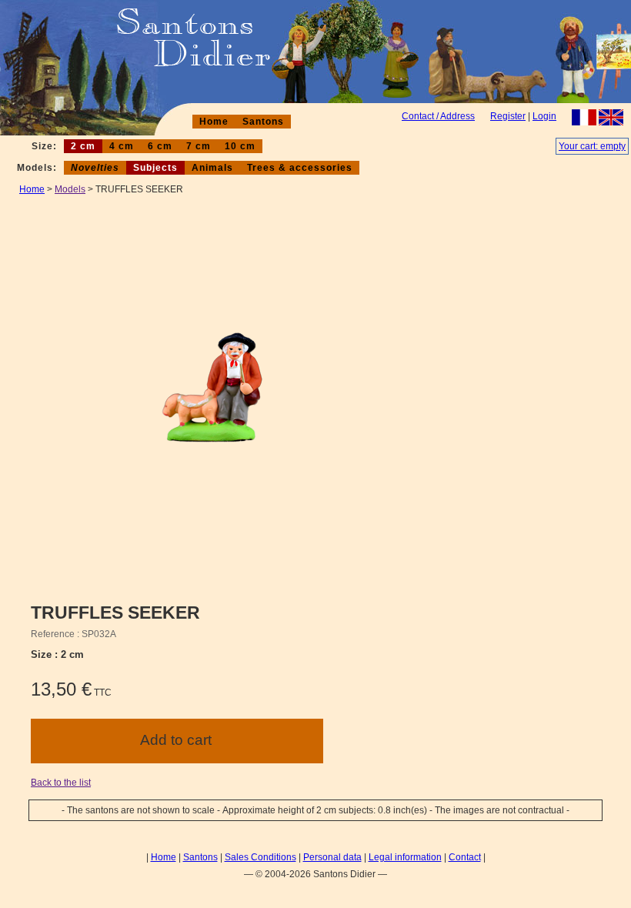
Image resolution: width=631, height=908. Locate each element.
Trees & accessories (299, 167)
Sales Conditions (260, 857)
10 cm (240, 146)
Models (70, 189)
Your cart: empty (592, 146)
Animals (212, 167)
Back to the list (61, 782)
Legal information (405, 857)
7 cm (198, 146)
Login (544, 116)
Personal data (332, 857)
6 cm (160, 146)
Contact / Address (438, 116)
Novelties (95, 167)
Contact (465, 857)
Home (214, 121)
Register (508, 116)
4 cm (121, 146)
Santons (263, 121)
